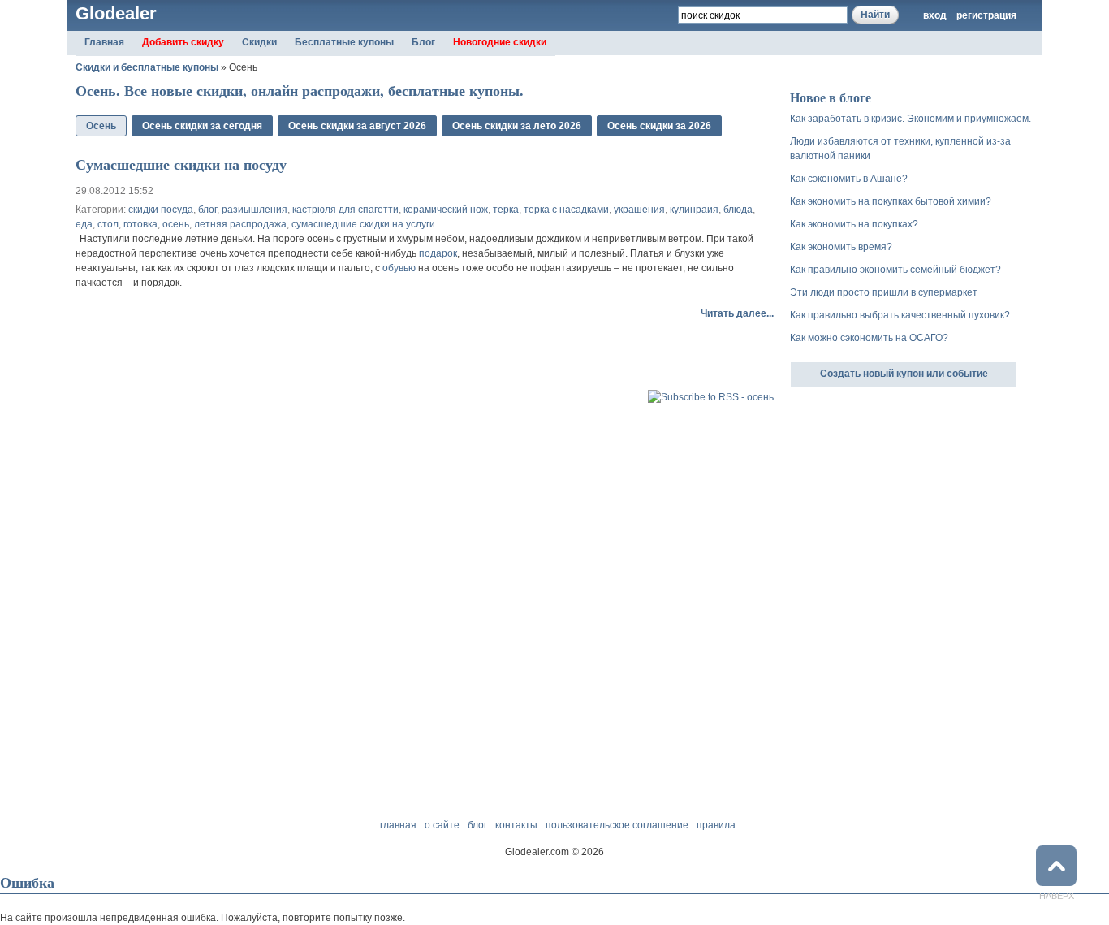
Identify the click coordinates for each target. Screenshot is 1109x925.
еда (84, 224)
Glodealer (116, 13)
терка (506, 209)
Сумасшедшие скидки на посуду (181, 164)
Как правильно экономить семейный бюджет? (895, 269)
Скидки (259, 42)
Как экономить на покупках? (854, 224)
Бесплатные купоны (344, 42)
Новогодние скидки (499, 42)
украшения (639, 209)
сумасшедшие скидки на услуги (363, 224)
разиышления (254, 209)
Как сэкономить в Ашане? (849, 178)
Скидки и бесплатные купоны (147, 67)
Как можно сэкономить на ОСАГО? (869, 338)
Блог (423, 42)
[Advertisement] (265, 361)
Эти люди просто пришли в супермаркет (883, 292)
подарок (438, 253)
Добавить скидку (183, 42)
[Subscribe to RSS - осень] (711, 397)
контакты (516, 825)
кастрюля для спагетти (345, 209)
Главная (104, 42)
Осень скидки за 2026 (659, 126)
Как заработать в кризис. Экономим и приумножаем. (910, 118)
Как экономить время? (841, 247)
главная (398, 825)
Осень (101, 126)
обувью (399, 268)
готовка (140, 224)
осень (175, 224)
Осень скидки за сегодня (202, 126)
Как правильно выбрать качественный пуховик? (900, 315)
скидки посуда (160, 209)
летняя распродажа (240, 224)
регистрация (986, 15)
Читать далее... (737, 313)
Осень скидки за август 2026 (357, 126)
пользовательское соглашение (617, 825)
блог (207, 209)
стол (108, 224)
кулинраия (694, 209)
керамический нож (445, 209)
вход (935, 15)
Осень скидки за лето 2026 (516, 126)
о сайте (442, 825)
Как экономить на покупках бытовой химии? (890, 201)
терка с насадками (566, 209)
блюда (738, 209)
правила (716, 825)
